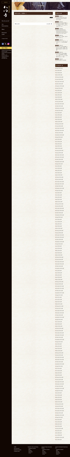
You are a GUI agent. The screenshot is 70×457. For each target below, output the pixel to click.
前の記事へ (18, 23)
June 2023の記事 (59, 141)
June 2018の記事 (59, 272)
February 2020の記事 (59, 230)
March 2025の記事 (59, 99)
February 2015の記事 (59, 352)
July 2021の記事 (59, 192)
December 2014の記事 (60, 357)
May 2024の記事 (59, 117)
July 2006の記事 (59, 439)
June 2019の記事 (59, 248)
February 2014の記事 (59, 377)
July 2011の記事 (58, 430)
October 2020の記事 (59, 212)
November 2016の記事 (60, 312)
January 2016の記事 (59, 330)
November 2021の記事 (60, 183)
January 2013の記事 (59, 406)
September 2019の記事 (60, 241)
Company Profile (5, 38)
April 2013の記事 (59, 399)
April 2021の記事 (59, 199)
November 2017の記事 (60, 288)
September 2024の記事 (60, 108)
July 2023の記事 (59, 139)
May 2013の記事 (59, 397)
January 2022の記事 (59, 179)
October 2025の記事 (59, 83)
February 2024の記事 (59, 123)
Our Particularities (5, 25)
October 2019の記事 (59, 239)
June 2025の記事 (59, 92)
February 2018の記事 (59, 281)
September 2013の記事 (60, 388)
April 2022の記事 (59, 172)
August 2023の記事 (59, 137)
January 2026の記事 (59, 79)
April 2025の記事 (59, 97)
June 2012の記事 (59, 421)
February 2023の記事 (59, 150)
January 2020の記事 (59, 232)
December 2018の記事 (60, 261)
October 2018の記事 (59, 266)
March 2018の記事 (59, 279)
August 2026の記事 (59, 68)
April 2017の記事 (59, 301)
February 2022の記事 (59, 177)
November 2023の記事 (60, 130)
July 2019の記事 (59, 246)
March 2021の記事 (59, 201)
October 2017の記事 (59, 290)
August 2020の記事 (59, 217)
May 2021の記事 (59, 197)
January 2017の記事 (59, 308)
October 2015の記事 (59, 337)
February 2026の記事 (59, 77)
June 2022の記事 (59, 168)
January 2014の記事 (59, 379)
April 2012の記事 (59, 426)
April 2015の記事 (59, 348)
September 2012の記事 (60, 415)
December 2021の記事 (60, 181)
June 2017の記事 (59, 299)
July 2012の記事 (59, 419)
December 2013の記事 (60, 381)
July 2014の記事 (59, 368)
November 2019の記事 (60, 237)
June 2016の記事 (59, 321)
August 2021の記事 (59, 190)
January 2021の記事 (59, 206)
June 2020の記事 (59, 221)
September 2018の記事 (60, 268)
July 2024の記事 (59, 112)
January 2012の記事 (59, 428)
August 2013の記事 (59, 390)
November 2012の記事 (60, 410)
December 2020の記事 (60, 208)
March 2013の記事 (59, 401)
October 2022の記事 (59, 159)
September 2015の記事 (60, 339)
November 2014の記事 (60, 359)
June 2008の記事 (59, 435)
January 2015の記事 (59, 355)
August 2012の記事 (59, 417)
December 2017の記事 (60, 286)
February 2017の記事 (59, 306)
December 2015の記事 (60, 332)
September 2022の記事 (60, 161)
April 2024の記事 (59, 119)
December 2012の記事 (60, 408)
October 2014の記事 (59, 361)
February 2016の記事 (59, 328)
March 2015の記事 (59, 350)
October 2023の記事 (59, 132)
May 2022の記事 (59, 170)
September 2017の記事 (60, 292)
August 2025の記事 (59, 88)
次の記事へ (49, 23)
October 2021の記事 (59, 186)
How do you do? (5, 21)
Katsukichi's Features (32, 448)
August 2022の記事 (59, 163)
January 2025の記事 (59, 101)
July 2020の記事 (59, 219)
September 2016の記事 (60, 317)
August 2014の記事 (59, 366)
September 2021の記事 (60, 188)
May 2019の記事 (59, 250)
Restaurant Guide (4, 33)
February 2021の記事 (59, 203)
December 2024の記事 (60, 103)
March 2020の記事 (59, 228)
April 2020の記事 (59, 226)
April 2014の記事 (59, 375)
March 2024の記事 (59, 121)
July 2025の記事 (59, 90)
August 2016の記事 (59, 319)
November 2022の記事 (60, 157)
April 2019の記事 (59, 252)
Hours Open (31, 451)
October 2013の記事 (59, 386)
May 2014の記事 (59, 372)
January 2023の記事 (59, 152)
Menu (29, 449)
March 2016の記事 (59, 326)
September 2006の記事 (60, 437)
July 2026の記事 (59, 70)
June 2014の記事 (59, 370)
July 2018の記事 (59, 270)
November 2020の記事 (60, 210)
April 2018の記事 (59, 277)
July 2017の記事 (59, 297)
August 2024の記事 (59, 110)
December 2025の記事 (60, 81)
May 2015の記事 (59, 346)
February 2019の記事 (59, 257)
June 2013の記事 (59, 395)
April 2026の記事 (59, 72)
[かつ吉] (6, 11)
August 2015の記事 (59, 341)
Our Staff (30, 450)
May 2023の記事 (59, 143)
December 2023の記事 (60, 128)
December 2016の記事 (60, 310)
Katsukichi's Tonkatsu (17, 449)
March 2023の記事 (59, 148)
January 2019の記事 (59, 259)
